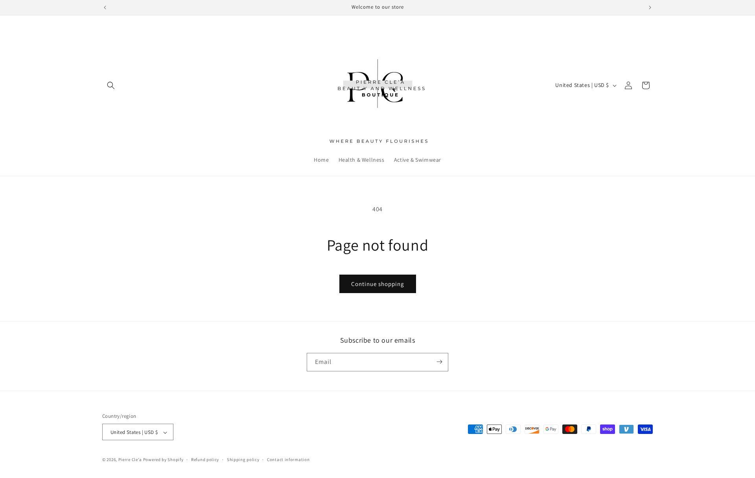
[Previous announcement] (105, 7)
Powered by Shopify (163, 460)
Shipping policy (243, 459)
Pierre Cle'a (130, 460)
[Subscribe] (439, 362)
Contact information (288, 459)
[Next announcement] (650, 7)
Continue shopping (377, 284)
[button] (111, 85)
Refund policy (205, 459)
